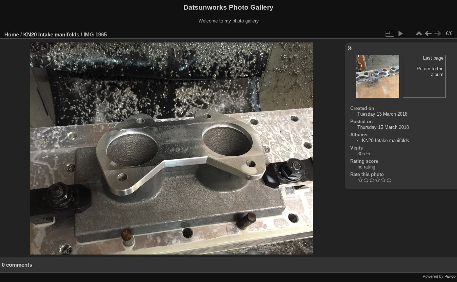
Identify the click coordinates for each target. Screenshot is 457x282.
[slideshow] (400, 33)
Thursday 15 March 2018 (383, 127)
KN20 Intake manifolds (51, 34)
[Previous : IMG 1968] (428, 33)
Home (11, 34)
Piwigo (450, 276)
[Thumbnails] (418, 33)
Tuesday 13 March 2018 (382, 114)
